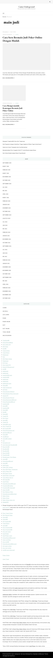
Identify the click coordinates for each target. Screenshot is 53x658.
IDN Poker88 (6, 479)
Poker (16, 34)
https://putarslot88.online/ (10, 494)
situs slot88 (6, 542)
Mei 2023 (5, 190)
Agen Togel (6, 559)
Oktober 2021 (6, 242)
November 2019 (7, 294)
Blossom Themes (44, 654)
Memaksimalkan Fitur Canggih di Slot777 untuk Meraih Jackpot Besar (19, 150)
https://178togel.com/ (8, 367)
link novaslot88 (7, 428)
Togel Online (6, 332)
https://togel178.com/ (8, 398)
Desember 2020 (7, 267)
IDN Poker (5, 346)
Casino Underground (26, 7)
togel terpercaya (7, 387)
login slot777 (6, 507)
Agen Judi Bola (7, 540)
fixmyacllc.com (6, 443)
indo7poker (6, 465)
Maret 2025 (6, 166)
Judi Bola (5, 311)
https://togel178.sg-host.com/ (10, 393)
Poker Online (6, 321)
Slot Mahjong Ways (8, 492)
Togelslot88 (6, 340)
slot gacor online (7, 546)
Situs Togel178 (7, 426)
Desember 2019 (7, 291)
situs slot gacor (7, 531)
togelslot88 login (7, 375)
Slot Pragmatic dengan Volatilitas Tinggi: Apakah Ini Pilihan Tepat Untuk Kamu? (22, 144)
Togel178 (5, 416)
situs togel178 (7, 365)
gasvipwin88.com (7, 432)
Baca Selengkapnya (8, 78)
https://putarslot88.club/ (9, 484)
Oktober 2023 (6, 180)
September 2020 (7, 277)
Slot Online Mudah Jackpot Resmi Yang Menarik (14, 153)
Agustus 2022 (6, 218)
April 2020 (5, 284)
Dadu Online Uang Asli (9, 500)
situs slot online (7, 548)
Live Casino (6, 314)
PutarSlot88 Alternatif (9, 488)
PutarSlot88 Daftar (8, 486)
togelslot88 (6, 377)
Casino (5, 307)
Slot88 (4, 348)
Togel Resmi (6, 353)
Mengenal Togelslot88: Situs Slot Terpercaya (14, 141)
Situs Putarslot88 (7, 527)
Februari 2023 (6, 201)
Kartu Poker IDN (7, 471)
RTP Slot (5, 363)
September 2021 (7, 246)
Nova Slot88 (6, 447)
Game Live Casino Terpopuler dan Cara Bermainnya (15, 147)
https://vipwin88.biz (8, 342)
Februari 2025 (6, 169)
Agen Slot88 (6, 490)
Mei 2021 (5, 256)
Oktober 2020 (6, 273)
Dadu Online (6, 496)
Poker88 (28, 564)
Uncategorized (7, 335)
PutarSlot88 (6, 455)
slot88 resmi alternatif (9, 550)
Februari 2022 (6, 232)
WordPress (12, 656)
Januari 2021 (6, 263)
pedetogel (5, 371)
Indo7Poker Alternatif (8, 475)
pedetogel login (7, 383)
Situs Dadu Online (21, 622)
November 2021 (7, 239)
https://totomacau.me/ (8, 430)
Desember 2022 (7, 208)
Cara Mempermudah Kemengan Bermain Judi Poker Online (12, 108)
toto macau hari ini (41, 637)
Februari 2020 (6, 287)
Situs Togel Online (8, 513)
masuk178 (5, 396)
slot (4, 441)
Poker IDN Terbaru (8, 467)
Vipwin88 (5, 385)
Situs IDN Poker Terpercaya (10, 469)
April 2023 (5, 194)
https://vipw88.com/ (8, 461)
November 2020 (7, 270)
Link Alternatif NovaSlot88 (10, 445)
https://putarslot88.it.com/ (9, 544)
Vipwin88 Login (7, 424)
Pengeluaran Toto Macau (9, 457)
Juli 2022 (5, 222)
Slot (4, 325)
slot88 (4, 369)
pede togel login (19, 588)
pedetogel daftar (7, 594)
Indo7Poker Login (7, 536)
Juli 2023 (5, 187)
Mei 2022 (5, 228)
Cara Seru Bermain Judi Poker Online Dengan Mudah (22, 39)
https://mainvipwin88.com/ (9, 400)
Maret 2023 (6, 197)
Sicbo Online (6, 498)
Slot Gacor (5, 418)
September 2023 (7, 183)
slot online (6, 328)
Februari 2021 (6, 260)
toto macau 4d (6, 344)
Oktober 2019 (6, 298)
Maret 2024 (6, 173)
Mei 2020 (5, 280)
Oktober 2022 (6, 211)
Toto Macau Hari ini (8, 477)
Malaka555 (6, 502)
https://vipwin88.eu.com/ (9, 538)
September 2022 (7, 215)
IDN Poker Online (7, 359)
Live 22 (24, 580)
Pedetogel (5, 355)
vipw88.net (6, 436)
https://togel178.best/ (8, 391)
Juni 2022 (5, 225)
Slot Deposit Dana (7, 515)
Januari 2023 (6, 204)
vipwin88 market (7, 439)
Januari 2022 (6, 235)
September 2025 (7, 163)
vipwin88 (5, 406)
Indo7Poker (6, 482)
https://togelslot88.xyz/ (9, 402)
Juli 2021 (5, 249)
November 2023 (7, 176)
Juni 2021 (5, 253)
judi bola (5, 389)
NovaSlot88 (6, 449)
